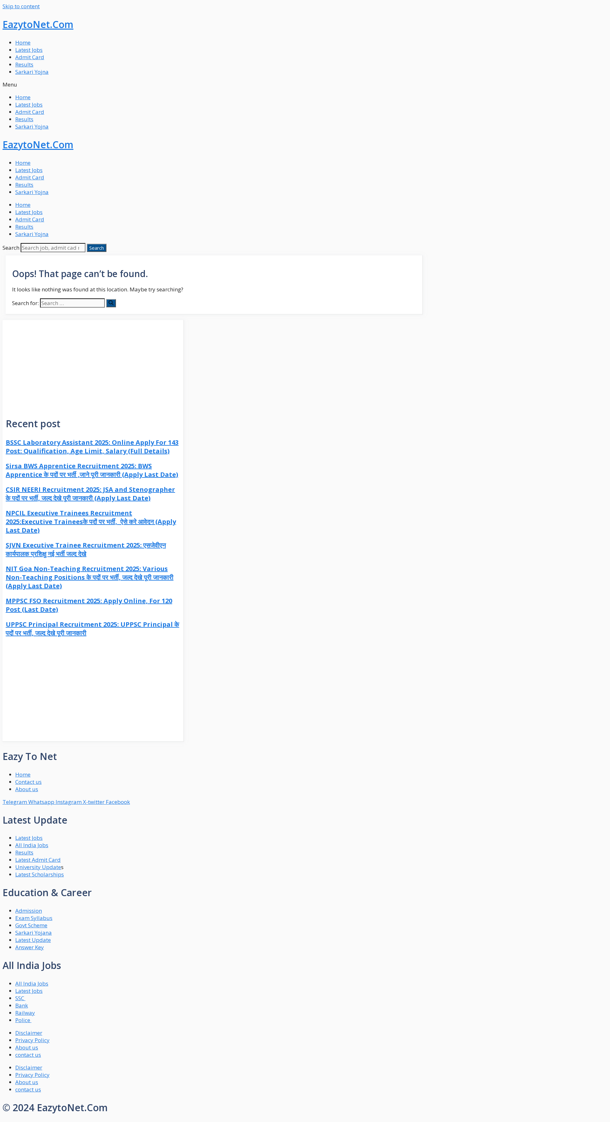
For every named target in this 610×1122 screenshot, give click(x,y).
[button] (305, 84)
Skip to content (21, 6)
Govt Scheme (31, 925)
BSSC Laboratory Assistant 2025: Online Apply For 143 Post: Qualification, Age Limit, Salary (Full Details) (92, 446)
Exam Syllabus (33, 918)
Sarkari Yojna (32, 71)
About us (26, 1047)
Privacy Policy (32, 1040)
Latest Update (33, 940)
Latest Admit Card (38, 859)
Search (11, 247)
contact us (28, 1054)
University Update (38, 867)
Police (23, 1020)
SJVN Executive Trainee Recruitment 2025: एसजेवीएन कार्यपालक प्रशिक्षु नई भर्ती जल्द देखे (86, 549)
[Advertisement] (93, 364)
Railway (25, 1012)
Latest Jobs (29, 49)
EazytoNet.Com (38, 24)
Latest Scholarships (39, 874)
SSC (20, 998)
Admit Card (29, 57)
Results (24, 64)
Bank (21, 1005)
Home (22, 42)
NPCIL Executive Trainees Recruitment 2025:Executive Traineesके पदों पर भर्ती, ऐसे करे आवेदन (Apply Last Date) (91, 521)
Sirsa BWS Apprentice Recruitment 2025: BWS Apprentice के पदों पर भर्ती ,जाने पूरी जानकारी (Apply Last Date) (92, 470)
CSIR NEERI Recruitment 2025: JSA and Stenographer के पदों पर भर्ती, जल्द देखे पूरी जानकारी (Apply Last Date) (90, 493)
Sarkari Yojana (33, 932)
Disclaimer (28, 1032)
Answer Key (29, 947)
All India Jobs (31, 845)
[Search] (111, 303)
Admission (28, 910)
